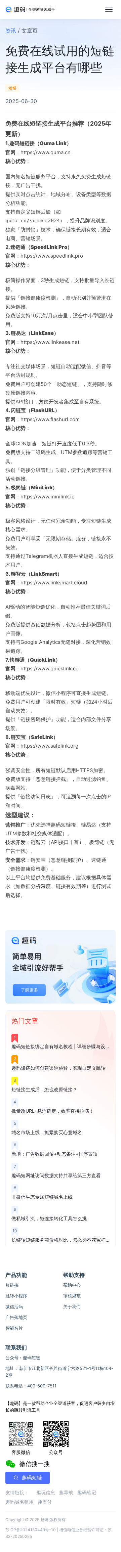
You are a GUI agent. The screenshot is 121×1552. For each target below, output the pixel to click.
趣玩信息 (45, 1492)
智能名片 (14, 1328)
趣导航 (66, 1492)
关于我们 (72, 1306)
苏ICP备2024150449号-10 (30, 1529)
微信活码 (14, 1306)
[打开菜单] (109, 9)
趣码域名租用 (19, 1502)
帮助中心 (72, 1285)
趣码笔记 (86, 1492)
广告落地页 (16, 1317)
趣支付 (45, 1502)
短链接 (11, 1285)
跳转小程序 (16, 1295)
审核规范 (72, 1295)
